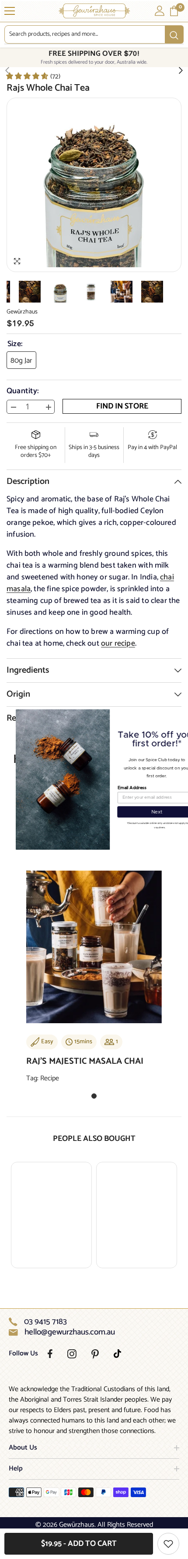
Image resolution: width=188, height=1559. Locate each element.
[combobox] (84, 34)
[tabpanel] (94, 981)
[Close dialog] (183, 714)
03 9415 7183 (45, 1322)
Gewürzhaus (22, 312)
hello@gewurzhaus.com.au (69, 1332)
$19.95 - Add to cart (79, 1543)
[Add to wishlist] (168, 1544)
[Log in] (159, 11)
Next (141, 812)
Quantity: (23, 391)
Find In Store (122, 406)
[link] (32, 75)
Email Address (116, 788)
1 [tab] (94, 1096)
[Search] (94, 34)
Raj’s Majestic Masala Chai (84, 1061)
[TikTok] (117, 1353)
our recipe (118, 643)
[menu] (9, 11)
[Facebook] (50, 1353)
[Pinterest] (95, 1354)
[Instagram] (72, 1354)
